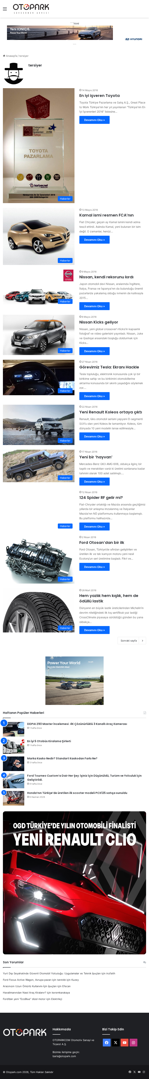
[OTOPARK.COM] (31, 9)
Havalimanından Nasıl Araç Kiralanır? (24, 992)
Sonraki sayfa (129, 640)
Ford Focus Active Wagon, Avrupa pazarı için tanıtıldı (34, 979)
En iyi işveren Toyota (99, 95)
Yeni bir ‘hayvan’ (96, 457)
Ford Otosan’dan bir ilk (101, 542)
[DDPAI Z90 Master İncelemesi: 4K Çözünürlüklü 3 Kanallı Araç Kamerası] (13, 729)
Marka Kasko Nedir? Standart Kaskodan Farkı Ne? (62, 758)
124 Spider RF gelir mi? (101, 497)
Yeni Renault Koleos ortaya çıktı (110, 412)
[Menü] (5, 10)
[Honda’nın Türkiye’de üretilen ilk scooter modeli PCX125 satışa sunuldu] (13, 798)
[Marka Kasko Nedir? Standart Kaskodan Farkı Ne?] (13, 763)
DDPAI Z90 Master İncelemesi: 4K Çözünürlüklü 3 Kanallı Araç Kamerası (77, 724)
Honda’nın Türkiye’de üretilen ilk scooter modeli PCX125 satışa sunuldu (77, 793)
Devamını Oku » (94, 120)
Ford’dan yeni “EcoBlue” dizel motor (24, 999)
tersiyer (35, 65)
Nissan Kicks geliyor (98, 322)
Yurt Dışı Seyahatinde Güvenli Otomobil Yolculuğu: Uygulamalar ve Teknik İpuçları (52, 973)
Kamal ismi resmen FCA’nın (106, 215)
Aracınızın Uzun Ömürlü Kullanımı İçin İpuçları (30, 986)
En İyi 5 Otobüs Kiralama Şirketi (49, 741)
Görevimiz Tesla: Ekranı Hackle (109, 367)
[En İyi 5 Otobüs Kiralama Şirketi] (13, 746)
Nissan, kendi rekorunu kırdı (106, 277)
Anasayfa (11, 55)
